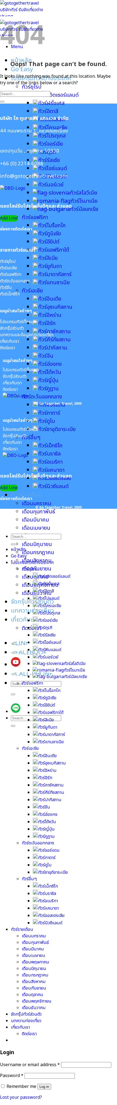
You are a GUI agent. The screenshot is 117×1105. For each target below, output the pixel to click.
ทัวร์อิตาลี (48, 111)
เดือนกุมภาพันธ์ (38, 512)
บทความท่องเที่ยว (32, 610)
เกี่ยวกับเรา (24, 619)
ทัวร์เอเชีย (32, 291)
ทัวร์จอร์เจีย (50, 144)
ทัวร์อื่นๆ (31, 437)
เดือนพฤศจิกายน (36, 1001)
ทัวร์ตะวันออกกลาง (42, 397)
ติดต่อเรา (31, 628)
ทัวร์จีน (45, 356)
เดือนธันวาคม (33, 1007)
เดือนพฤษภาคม (35, 962)
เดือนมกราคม (36, 504)
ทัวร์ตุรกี (45, 628)
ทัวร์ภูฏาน (48, 389)
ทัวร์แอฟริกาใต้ (53, 250)
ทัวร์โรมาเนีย (83, 201)
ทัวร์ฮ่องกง (50, 364)
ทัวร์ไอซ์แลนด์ (52, 168)
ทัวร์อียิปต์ (48, 242)
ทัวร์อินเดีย (49, 299)
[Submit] (13, 694)
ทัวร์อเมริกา (50, 462)
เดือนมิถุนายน (37, 544)
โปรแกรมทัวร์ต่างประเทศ (32, 562)
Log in (44, 1087)
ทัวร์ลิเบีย (48, 258)
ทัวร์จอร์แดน (49, 850)
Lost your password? (21, 1097)
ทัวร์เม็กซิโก (50, 446)
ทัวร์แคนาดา (51, 470)
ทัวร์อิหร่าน (49, 315)
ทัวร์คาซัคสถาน (51, 785)
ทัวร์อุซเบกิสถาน (55, 307)
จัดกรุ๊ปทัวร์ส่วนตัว (32, 601)
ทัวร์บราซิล (49, 454)
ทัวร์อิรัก (47, 323)
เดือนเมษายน (36, 528)
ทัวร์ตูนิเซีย (49, 234)
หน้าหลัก (18, 549)
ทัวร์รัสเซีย (49, 160)
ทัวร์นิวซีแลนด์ (53, 486)
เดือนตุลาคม (32, 994)
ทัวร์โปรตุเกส (52, 136)
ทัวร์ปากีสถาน (52, 348)
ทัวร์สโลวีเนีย (83, 193)
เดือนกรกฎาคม (38, 552)
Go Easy (22, 69)
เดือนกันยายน (34, 988)
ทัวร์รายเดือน (26, 495)
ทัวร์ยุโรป (31, 87)
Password (11, 1075)
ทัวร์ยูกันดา (50, 266)
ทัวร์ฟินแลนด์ (49, 650)
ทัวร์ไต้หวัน (49, 372)
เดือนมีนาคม (35, 520)
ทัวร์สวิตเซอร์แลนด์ (58, 95)
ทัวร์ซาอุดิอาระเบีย (57, 429)
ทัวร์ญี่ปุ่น (48, 380)
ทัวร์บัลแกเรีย (75, 676)
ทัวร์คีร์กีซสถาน (54, 340)
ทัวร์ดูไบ (46, 421)
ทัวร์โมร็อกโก (52, 225)
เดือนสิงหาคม (33, 981)
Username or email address (30, 1065)
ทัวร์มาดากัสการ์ (55, 274)
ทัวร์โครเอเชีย (49, 606)
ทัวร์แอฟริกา (35, 217)
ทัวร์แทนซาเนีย (54, 283)
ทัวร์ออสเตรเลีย (51, 915)
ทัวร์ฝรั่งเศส (51, 103)
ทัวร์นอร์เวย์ (50, 185)
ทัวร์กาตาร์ (49, 413)
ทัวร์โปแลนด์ (48, 598)
